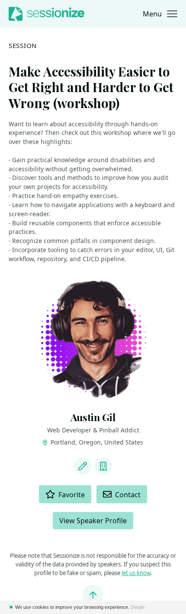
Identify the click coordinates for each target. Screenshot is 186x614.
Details (138, 607)
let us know (136, 573)
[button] (160, 14)
